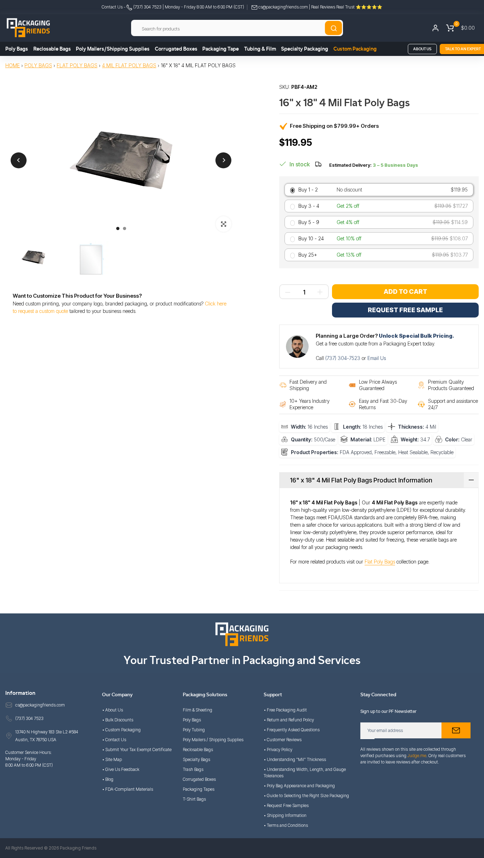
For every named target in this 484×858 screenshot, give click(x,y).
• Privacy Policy (278, 749)
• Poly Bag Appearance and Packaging (299, 785)
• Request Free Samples (286, 805)
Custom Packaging (355, 49)
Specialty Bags (196, 759)
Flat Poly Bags (77, 65)
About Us (422, 49)
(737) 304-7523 (343, 358)
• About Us (112, 710)
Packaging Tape (220, 49)
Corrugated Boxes (176, 49)
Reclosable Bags (52, 49)
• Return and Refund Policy (289, 719)
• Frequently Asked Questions (292, 729)
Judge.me (416, 755)
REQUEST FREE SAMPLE (405, 310)
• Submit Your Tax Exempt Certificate (136, 749)
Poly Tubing (194, 729)
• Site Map (112, 759)
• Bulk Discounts (117, 719)
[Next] (223, 160)
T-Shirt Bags (194, 799)
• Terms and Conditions (286, 825)
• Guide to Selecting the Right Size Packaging (306, 795)
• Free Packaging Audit (285, 710)
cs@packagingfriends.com (283, 7)
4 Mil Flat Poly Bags (129, 65)
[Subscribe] (456, 730)
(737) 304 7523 (147, 7)
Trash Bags (193, 769)
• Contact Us (114, 739)
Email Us (376, 358)
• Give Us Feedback (120, 769)
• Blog (107, 779)
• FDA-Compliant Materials (127, 789)
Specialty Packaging (304, 49)
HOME (12, 65)
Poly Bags (16, 49)
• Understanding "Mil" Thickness (295, 759)
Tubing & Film (260, 49)
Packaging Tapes (198, 789)
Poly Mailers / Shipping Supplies (213, 739)
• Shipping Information (285, 815)
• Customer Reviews (283, 739)
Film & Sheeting (197, 710)
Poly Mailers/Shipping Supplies (113, 49)
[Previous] (19, 160)
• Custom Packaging (121, 729)
